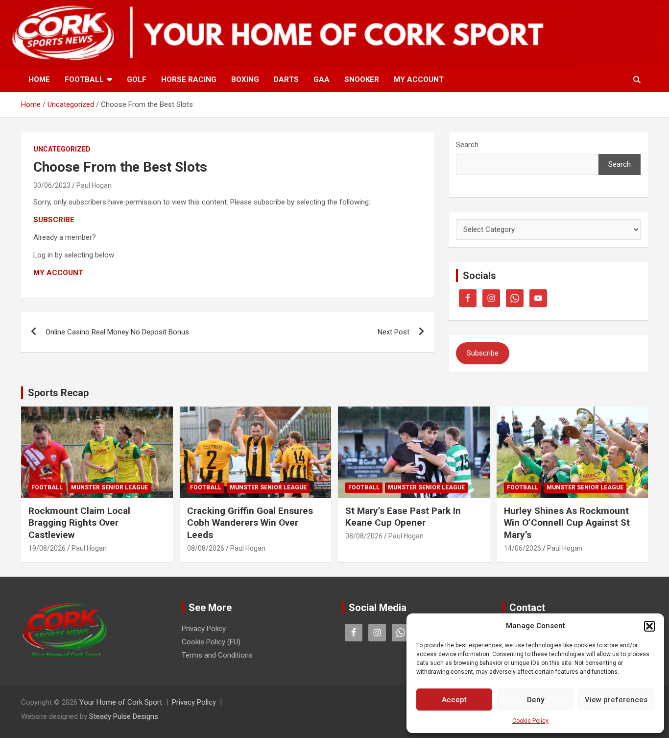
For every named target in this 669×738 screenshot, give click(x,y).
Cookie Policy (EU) (211, 641)
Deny (535, 699)
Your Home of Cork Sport (120, 702)
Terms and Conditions (217, 655)
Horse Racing (188, 79)
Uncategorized (62, 149)
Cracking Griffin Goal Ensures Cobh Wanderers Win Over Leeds (250, 522)
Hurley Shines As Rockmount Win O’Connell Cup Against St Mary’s (567, 522)
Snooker (361, 79)
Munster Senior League (109, 487)
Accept (454, 699)
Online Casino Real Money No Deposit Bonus (117, 332)
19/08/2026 (47, 548)
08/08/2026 (205, 548)
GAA (321, 79)
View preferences (616, 699)
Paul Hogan (94, 185)
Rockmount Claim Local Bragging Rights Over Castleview (79, 522)
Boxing (245, 79)
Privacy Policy (204, 628)
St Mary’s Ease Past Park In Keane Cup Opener (403, 517)
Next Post (393, 332)
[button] (649, 626)
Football (84, 79)
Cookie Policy (530, 720)
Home (39, 79)
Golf (136, 79)
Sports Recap (58, 393)
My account (419, 79)
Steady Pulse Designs (123, 716)
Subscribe (483, 353)
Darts (286, 79)
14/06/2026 (522, 548)
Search (467, 144)
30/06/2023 (52, 185)
